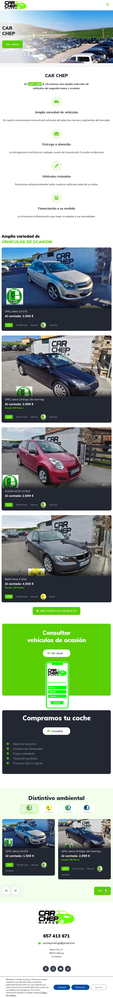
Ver (104, 890)
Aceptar (62, 987)
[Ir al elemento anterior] (6, 891)
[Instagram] (53, 969)
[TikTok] (68, 969)
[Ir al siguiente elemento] (15, 891)
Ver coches (12, 44)
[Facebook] (46, 969)
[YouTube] (61, 969)
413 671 (56, 936)
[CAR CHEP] (15, 5)
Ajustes (98, 987)
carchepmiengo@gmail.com (58, 943)
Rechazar (80, 987)
